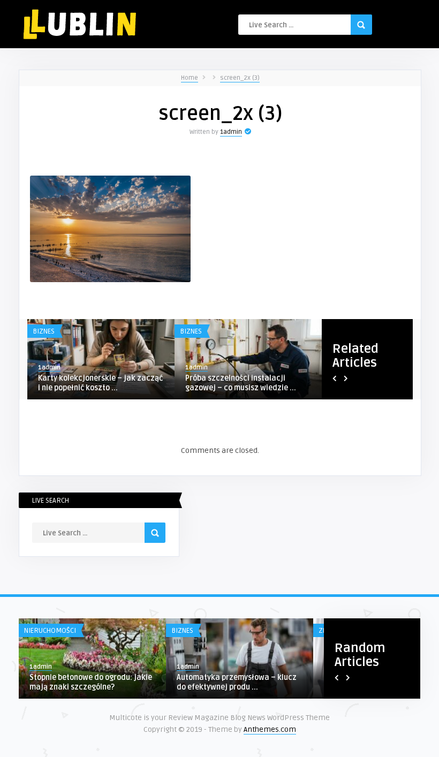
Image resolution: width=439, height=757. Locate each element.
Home (189, 78)
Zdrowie (132, 630)
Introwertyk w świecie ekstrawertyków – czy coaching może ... (94, 388)
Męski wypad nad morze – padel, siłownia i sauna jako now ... (243, 383)
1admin (231, 132)
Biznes (44, 331)
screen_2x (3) (240, 78)
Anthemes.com (270, 729)
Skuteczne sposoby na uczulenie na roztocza (185, 682)
